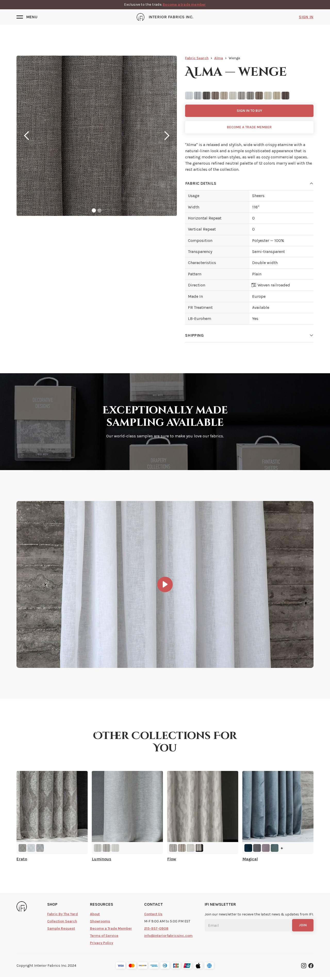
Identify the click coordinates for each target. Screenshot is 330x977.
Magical (250, 858)
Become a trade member (184, 4)
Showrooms (100, 921)
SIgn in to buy (249, 110)
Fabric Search (197, 58)
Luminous (101, 858)
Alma (218, 58)
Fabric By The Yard (62, 914)
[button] (27, 17)
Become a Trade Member (111, 928)
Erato (21, 858)
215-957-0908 (156, 928)
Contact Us (153, 914)
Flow (171, 858)
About (95, 914)
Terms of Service (104, 935)
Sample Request (61, 928)
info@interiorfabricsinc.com (168, 935)
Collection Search (62, 921)
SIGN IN (306, 16)
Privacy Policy (101, 943)
